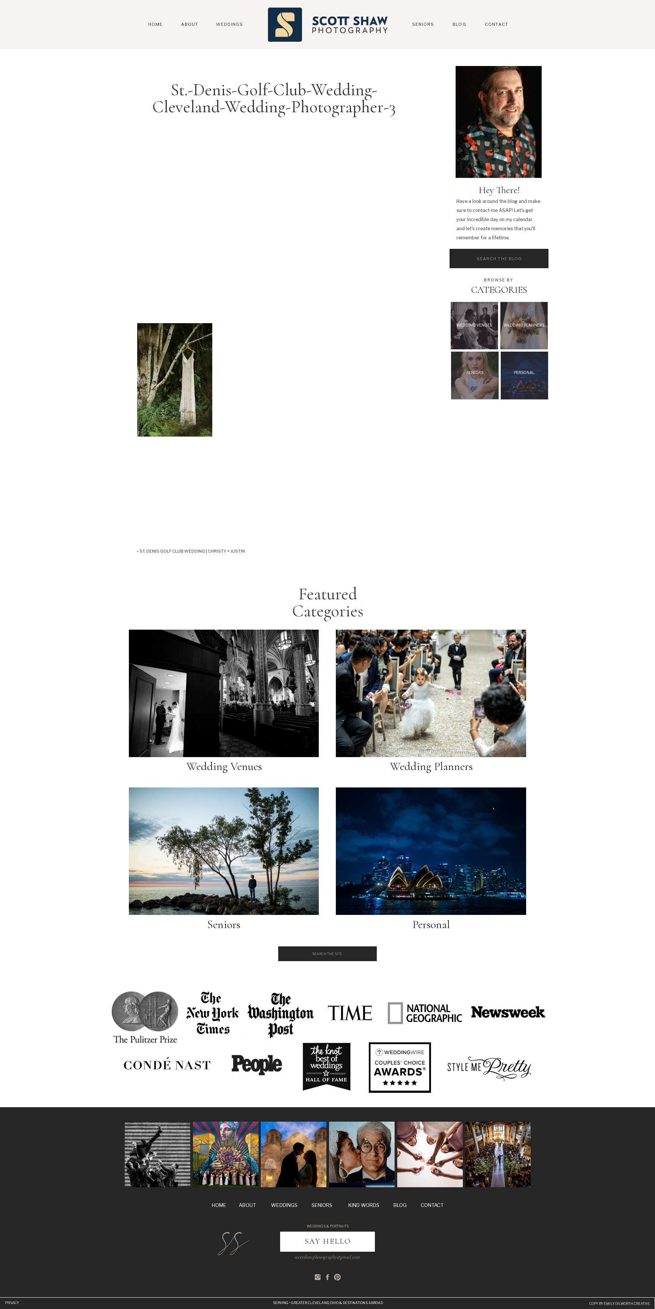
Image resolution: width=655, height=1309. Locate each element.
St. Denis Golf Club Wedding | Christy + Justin (192, 551)
